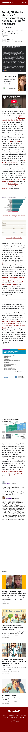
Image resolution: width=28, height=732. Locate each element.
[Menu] (25, 2)
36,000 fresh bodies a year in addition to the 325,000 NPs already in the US (13, 326)
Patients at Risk (13, 184)
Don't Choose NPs (13, 715)
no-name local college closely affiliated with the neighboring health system (13, 472)
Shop (3, 715)
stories (10, 141)
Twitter (6, 717)
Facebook (23, 715)
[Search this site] (23, 2)
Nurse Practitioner (7, 9)
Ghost (17, 721)
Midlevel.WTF (7, 2)
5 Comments (8, 27)
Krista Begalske (18, 116)
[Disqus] (14, 500)
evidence (17, 141)
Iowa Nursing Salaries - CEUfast (14, 238)
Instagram (14, 717)
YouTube (21, 717)
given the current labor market (11, 263)
